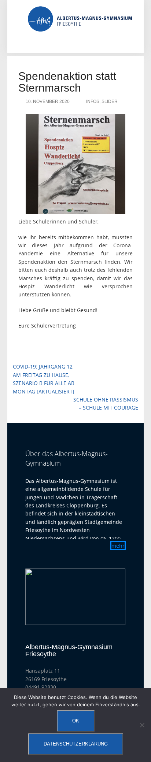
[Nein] (142, 725)
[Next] (110, 597)
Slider (110, 101)
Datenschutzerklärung (76, 744)
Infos (92, 101)
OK (75, 721)
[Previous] (41, 597)
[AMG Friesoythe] (80, 18)
